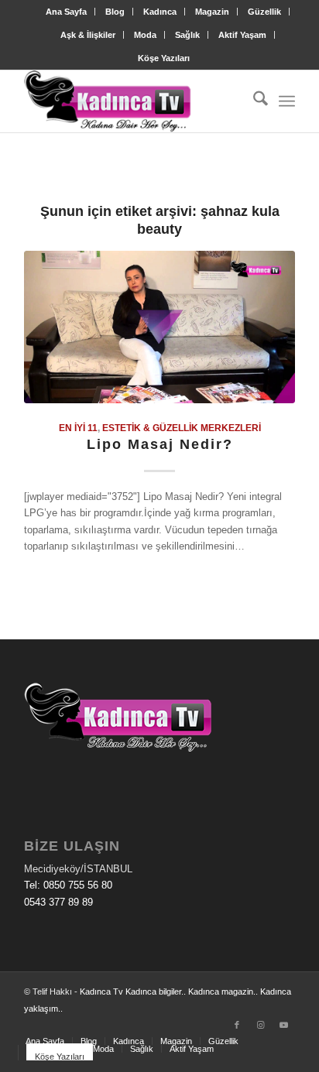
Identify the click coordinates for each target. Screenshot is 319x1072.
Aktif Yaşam (242, 34)
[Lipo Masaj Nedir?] (159, 327)
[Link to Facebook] (237, 1024)
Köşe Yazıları (164, 58)
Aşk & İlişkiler (87, 34)
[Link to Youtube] (283, 1024)
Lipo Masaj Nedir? (160, 444)
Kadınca (160, 11)
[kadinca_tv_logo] (132, 101)
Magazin (212, 11)
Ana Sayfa (66, 11)
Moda (145, 34)
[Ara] (253, 101)
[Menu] (287, 101)
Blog (115, 11)
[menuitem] (66, 11)
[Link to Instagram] (260, 1024)
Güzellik (264, 11)
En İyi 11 (78, 428)
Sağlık (187, 34)
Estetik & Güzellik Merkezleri (181, 428)
